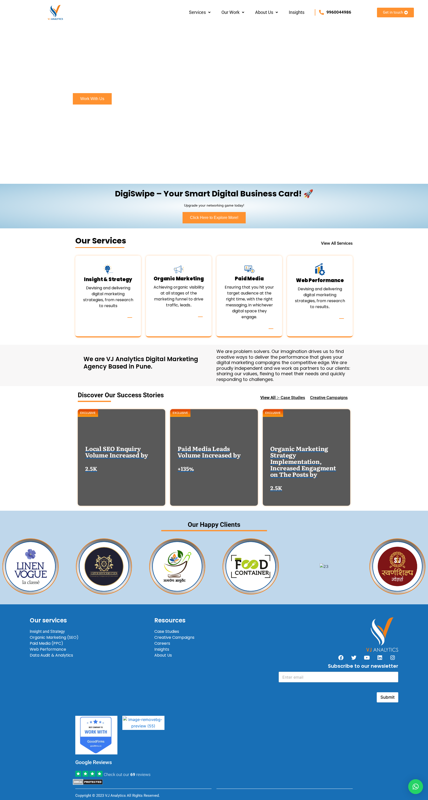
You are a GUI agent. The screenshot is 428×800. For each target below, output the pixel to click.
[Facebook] (341, 657)
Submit (387, 697)
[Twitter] (354, 657)
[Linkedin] (379, 657)
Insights (296, 12)
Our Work (230, 12)
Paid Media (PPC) (46, 643)
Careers (162, 643)
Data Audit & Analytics (51, 655)
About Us (264, 12)
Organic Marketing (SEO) (54, 637)
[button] (200, 12)
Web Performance (48, 649)
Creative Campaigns (329, 397)
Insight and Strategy (47, 631)
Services (197, 12)
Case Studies (282, 397)
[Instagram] (392, 657)
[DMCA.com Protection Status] (88, 781)
